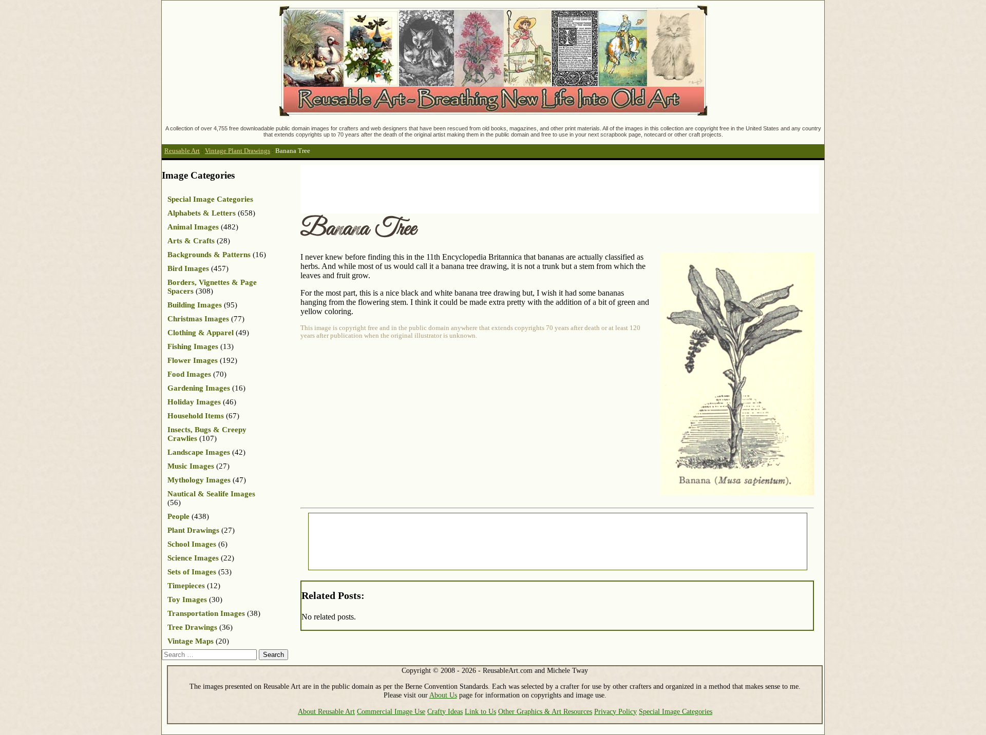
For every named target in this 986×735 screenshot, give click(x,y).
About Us (443, 695)
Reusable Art (182, 150)
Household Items (195, 416)
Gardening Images (198, 388)
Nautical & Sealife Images (211, 494)
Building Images (194, 305)
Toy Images (187, 599)
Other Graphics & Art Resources (545, 711)
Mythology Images (199, 480)
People (178, 516)
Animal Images (193, 227)
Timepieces (186, 586)
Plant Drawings (193, 530)
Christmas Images (198, 319)
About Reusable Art (326, 711)
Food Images (189, 374)
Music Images (190, 466)
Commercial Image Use (391, 711)
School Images (191, 544)
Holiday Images (194, 402)
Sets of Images (191, 572)
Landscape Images (198, 452)
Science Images (193, 558)
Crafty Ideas (445, 711)
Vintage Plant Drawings (237, 150)
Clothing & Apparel (200, 332)
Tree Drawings (192, 627)
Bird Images (188, 268)
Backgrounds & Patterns (209, 254)
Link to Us (480, 711)
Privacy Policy (615, 711)
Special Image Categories (210, 199)
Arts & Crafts (191, 241)
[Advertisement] (487, 188)
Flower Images (192, 360)
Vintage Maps (190, 641)
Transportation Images (206, 613)
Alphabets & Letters (201, 213)
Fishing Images (192, 346)
